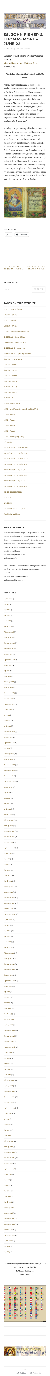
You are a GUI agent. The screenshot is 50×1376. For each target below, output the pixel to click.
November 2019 (9, 969)
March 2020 (8, 947)
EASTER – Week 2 (10, 370)
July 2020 (7, 925)
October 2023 (8, 737)
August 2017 (8, 1113)
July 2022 (7, 792)
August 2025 (8, 665)
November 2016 (9, 1158)
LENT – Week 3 (9, 420)
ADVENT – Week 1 (10, 315)
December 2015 (9, 1218)
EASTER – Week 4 (10, 381)
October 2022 (8, 776)
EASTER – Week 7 (10, 398)
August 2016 (8, 1174)
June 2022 (7, 798)
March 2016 (8, 1202)
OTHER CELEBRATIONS (13, 492)
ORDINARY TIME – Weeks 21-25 (15, 475)
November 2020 (9, 903)
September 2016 (9, 1169)
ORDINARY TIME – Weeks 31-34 (15, 486)
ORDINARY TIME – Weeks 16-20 (15, 470)
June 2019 (7, 997)
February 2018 (9, 1080)
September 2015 (9, 1235)
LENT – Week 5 (9, 431)
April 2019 (7, 1008)
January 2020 (8, 958)
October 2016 (8, 1163)
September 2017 (9, 1108)
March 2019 (8, 1014)
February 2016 (9, 1207)
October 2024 (8, 698)
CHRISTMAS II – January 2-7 (14, 348)
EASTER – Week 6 (10, 392)
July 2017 (7, 1119)
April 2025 (7, 676)
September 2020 (9, 914)
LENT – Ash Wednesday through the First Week (21, 409)
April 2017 (7, 1135)
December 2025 (9, 643)
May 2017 (7, 1130)
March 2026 (8, 626)
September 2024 (9, 704)
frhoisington (23, 49)
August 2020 (8, 919)
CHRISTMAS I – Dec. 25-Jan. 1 (15, 342)
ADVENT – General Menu (13, 309)
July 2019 (7, 991)
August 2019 (8, 986)
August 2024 (8, 709)
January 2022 (8, 825)
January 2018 (8, 1086)
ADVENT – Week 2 (10, 320)
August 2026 (8, 599)
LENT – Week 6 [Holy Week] (14, 436)
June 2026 (7, 610)
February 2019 (9, 1019)
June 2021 (7, 864)
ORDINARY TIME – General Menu (16, 447)
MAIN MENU (8, 442)
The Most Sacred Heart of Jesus (36, 267)
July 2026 (7, 604)
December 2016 (9, 1152)
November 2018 (9, 1036)
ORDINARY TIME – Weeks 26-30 (15, 481)
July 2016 (7, 1180)
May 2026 (7, 615)
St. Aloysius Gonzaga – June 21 (14, 267)
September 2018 (9, 1047)
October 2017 (8, 1102)
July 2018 (7, 1058)
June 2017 (7, 1124)
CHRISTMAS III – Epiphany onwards (17, 353)
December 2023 (9, 731)
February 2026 (9, 632)
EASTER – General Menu (13, 359)
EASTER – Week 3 (10, 375)
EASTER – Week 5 (10, 387)
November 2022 (9, 770)
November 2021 (9, 836)
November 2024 (9, 693)
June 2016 (7, 1185)
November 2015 (9, 1224)
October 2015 (8, 1230)
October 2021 (8, 842)
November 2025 (9, 648)
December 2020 (9, 897)
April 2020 (7, 942)
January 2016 (8, 1213)
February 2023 (9, 753)
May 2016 (7, 1191)
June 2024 (7, 720)
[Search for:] (18, 289)
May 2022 (7, 803)
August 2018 (8, 1052)
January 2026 (8, 637)
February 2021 (9, 886)
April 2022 (7, 809)
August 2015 (8, 1241)
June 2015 (7, 1252)
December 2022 (9, 765)
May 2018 (7, 1069)
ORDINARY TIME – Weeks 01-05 (15, 453)
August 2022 (8, 787)
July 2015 (7, 1246)
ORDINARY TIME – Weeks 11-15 (15, 464)
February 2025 (9, 682)
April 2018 (7, 1075)
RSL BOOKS (8, 503)
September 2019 (9, 980)
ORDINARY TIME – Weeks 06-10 (15, 459)
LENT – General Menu (12, 403)
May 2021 (7, 870)
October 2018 (8, 1041)
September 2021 (9, 848)
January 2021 (8, 892)
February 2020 (9, 953)
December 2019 (9, 964)
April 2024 (7, 726)
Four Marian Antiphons (12, 514)
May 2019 (7, 1003)
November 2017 (9, 1097)
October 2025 (8, 654)
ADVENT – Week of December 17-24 (17, 331)
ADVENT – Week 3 (10, 326)
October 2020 (8, 908)
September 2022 (9, 781)
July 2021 (7, 859)
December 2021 (9, 831)
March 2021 (8, 881)
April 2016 (7, 1196)
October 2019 (8, 975)
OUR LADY (8, 497)
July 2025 (7, 670)
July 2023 (7, 748)
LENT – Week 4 (9, 425)
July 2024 (7, 715)
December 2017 (9, 1091)
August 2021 (8, 853)
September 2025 (9, 659)
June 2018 (7, 1063)
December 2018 (9, 1030)
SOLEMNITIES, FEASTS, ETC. (15, 508)
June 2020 (7, 931)
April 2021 (7, 875)
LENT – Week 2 (9, 414)
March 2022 (8, 814)
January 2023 (8, 759)
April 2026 (7, 621)
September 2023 (9, 742)
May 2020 (7, 936)
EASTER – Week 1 (10, 364)
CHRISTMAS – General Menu (14, 337)
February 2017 (8, 1141)
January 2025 (8, 687)
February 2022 (9, 820)
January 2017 (8, 1147)
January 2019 (8, 1025)
